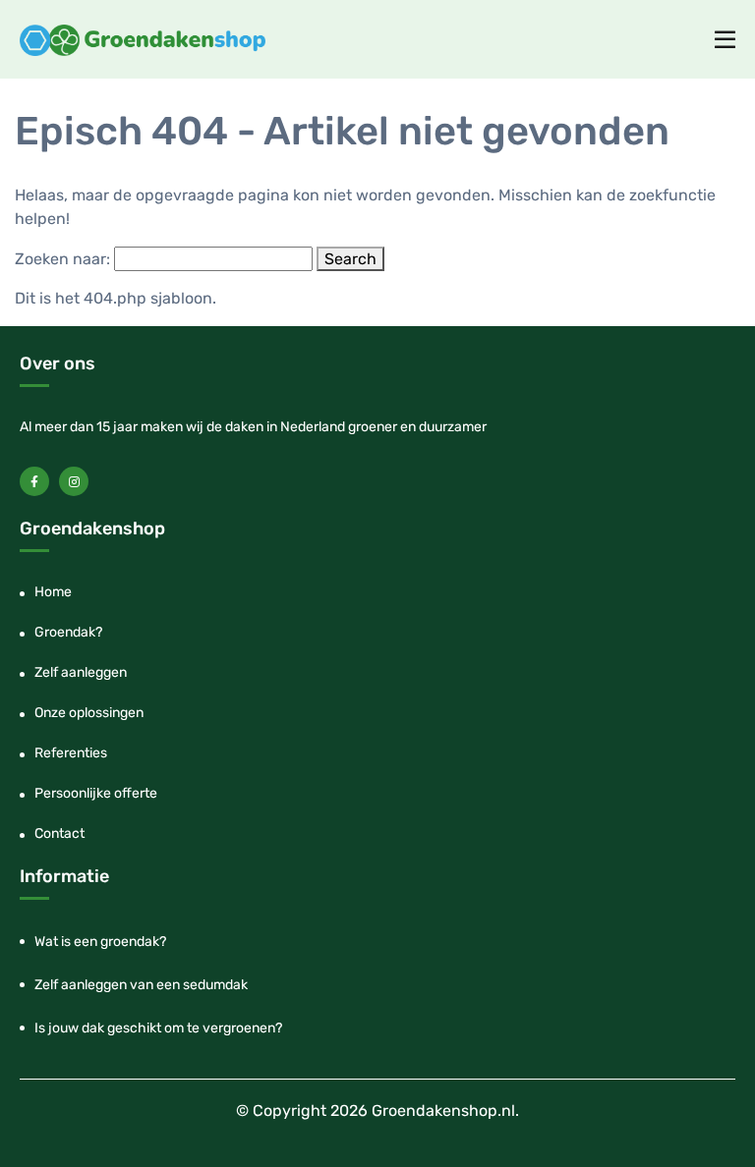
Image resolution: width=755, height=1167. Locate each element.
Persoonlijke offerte (95, 793)
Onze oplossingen (89, 712)
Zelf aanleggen (80, 672)
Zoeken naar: (62, 259)
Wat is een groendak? (100, 941)
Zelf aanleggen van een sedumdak (141, 984)
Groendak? (68, 632)
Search (350, 259)
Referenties (70, 753)
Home (53, 592)
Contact (59, 833)
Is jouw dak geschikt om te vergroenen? (158, 1028)
